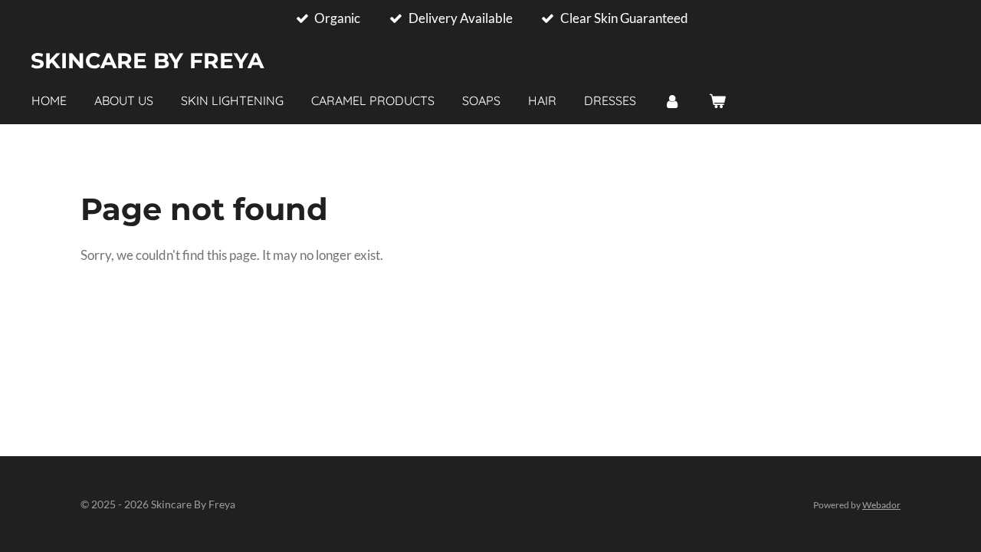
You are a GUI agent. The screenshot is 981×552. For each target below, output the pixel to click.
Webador (881, 504)
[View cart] (716, 100)
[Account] (672, 100)
